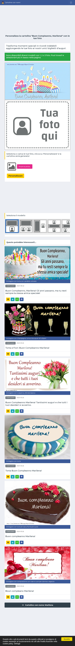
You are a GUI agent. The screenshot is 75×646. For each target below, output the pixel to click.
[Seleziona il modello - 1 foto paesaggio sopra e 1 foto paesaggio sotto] (54, 226)
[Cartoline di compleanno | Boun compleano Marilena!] (37, 563)
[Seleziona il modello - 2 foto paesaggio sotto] (26, 226)
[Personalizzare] (8, 299)
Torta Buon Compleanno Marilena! (23, 470)
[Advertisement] (37, 20)
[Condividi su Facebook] (21, 299)
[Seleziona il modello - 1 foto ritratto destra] (40, 226)
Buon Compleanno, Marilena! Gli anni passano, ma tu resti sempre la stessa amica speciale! (36, 291)
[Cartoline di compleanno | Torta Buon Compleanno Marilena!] (37, 437)
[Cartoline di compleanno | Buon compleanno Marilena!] (37, 503)
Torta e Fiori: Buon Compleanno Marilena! (27, 348)
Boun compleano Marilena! (19, 591)
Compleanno (10, 286)
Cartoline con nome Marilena (39, 605)
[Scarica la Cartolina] (13, 299)
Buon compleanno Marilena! (20, 536)
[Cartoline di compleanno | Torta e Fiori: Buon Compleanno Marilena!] (37, 320)
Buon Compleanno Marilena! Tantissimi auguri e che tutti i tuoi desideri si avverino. (36, 403)
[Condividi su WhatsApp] (17, 299)
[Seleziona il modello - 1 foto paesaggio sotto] (12, 226)
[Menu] (71, 2)
